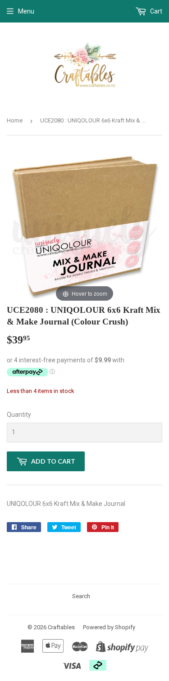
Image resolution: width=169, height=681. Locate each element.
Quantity (19, 414)
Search (81, 596)
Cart (155, 11)
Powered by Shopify (109, 627)
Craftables (61, 627)
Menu (26, 11)
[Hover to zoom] (84, 226)
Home (15, 120)
